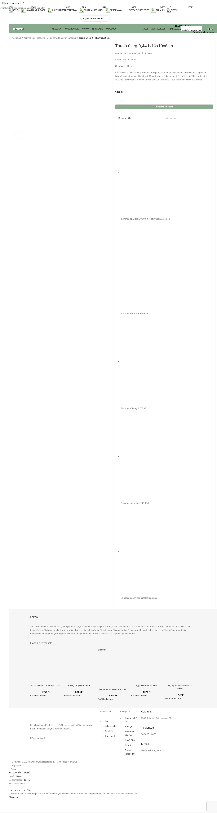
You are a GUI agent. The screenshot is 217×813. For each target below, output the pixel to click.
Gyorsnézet (34, 678)
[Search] (216, 23)
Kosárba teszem (164, 106)
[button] (72, 695)
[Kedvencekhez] (41, 678)
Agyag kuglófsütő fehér (146, 685)
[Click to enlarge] (19, 135)
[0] (205, 29)
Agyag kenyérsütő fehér (79, 685)
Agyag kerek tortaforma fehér (113, 689)
